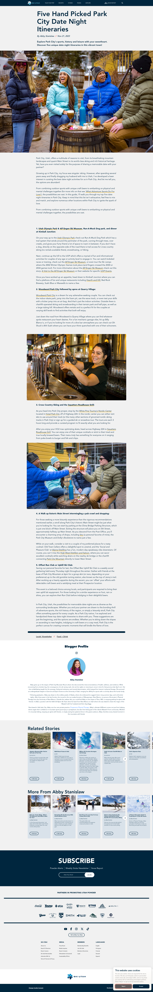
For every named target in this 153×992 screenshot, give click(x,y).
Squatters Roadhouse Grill (81, 405)
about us (43, 945)
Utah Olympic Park (48, 228)
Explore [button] (88, 3)
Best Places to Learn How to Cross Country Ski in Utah (88, 815)
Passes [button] (79, 3)
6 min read (108, 833)
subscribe (89, 874)
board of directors (45, 948)
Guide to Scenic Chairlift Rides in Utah (113, 752)
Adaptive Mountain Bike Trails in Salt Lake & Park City (38, 752)
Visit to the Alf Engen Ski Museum (59, 271)
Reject (123, 986)
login (78, 953)
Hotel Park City (53, 414)
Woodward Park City (49, 289)
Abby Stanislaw (76, 680)
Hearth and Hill (93, 280)
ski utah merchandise (46, 953)
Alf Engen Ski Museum (71, 228)
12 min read (59, 833)
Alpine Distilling (59, 550)
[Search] (122, 3)
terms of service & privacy (47, 959)
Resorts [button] (61, 3)
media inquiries (63, 948)
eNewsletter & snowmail (65, 953)
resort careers (44, 951)
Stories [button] (70, 3)
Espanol (98, 956)
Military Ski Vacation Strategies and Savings (87, 752)
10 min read (34, 778)
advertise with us (45, 956)
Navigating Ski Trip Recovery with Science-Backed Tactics (64, 815)
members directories (82, 951)
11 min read (109, 778)
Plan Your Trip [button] (49, 3)
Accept (141, 986)
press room (62, 945)
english (97, 945)
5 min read (83, 778)
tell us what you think (77, 935)
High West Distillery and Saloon (74, 553)
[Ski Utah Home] (34, 3)
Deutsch (98, 953)
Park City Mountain (55, 559)
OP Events (107, 271)
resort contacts (63, 951)
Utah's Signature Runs (135, 751)
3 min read (133, 778)
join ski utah (80, 948)
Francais (98, 951)
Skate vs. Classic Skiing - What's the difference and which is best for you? (38, 816)
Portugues (98, 948)
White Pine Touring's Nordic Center (95, 411)
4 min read (34, 833)
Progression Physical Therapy (79, 707)
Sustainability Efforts (64, 956)
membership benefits (82, 945)
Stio (81, 534)
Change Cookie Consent (36, 988)
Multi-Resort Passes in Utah (62, 751)
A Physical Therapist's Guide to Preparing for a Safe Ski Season (137, 815)
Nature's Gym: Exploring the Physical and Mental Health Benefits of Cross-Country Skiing (113, 816)
